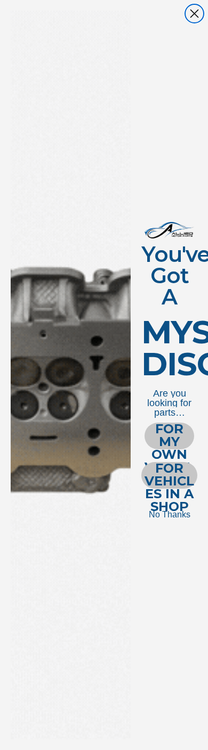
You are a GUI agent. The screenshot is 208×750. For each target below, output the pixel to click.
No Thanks (169, 514)
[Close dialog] (194, 13)
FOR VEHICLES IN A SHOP (169, 475)
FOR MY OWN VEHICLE (169, 436)
